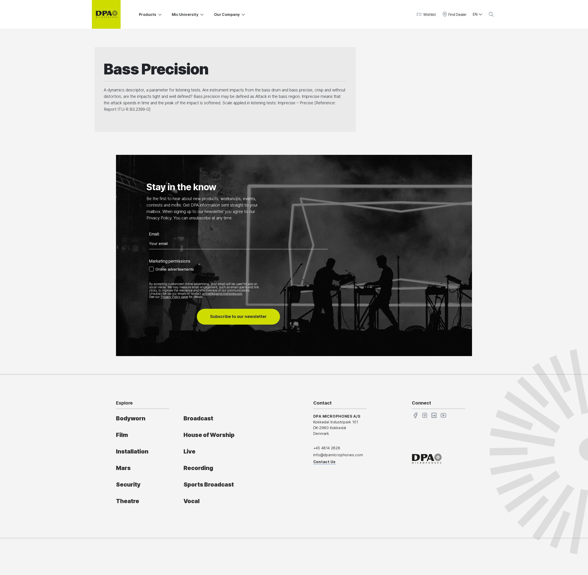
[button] (426, 14)
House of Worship (209, 434)
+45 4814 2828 (326, 448)
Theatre (127, 501)
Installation (132, 451)
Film (122, 434)
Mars (123, 468)
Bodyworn (130, 418)
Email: (154, 234)
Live (189, 451)
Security (128, 484)
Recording (198, 468)
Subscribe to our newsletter (238, 316)
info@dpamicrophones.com (338, 455)
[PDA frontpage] (106, 14)
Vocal (192, 501)
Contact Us (324, 461)
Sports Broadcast (209, 484)
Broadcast (198, 418)
